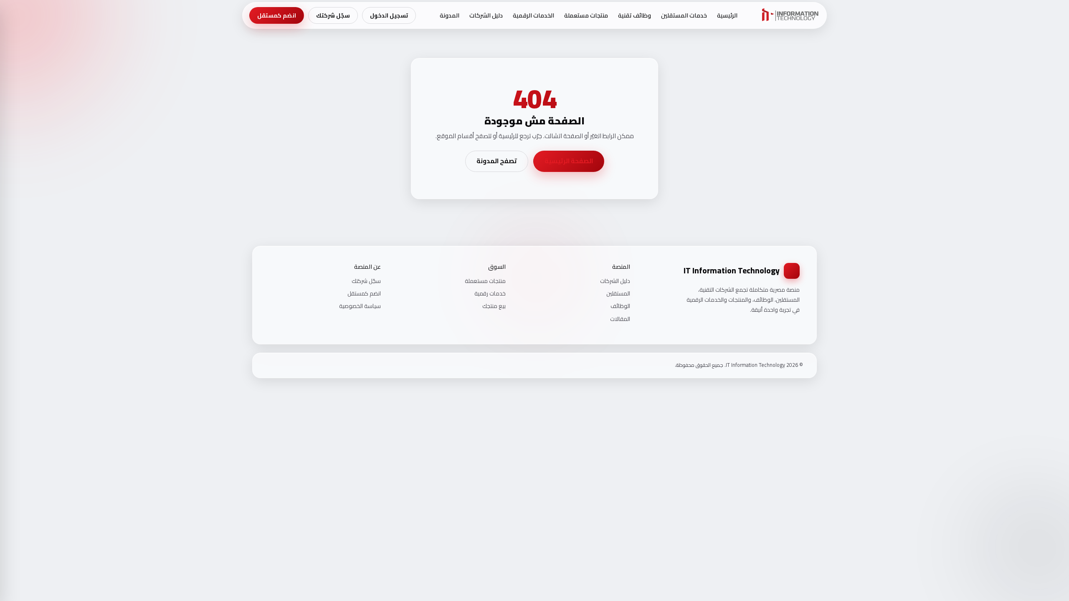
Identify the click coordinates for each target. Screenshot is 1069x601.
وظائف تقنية (634, 15)
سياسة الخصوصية (360, 305)
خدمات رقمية (490, 293)
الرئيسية (727, 15)
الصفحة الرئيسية (569, 161)
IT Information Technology (732, 270)
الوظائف (620, 305)
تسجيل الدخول (389, 15)
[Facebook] (291, 365)
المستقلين (618, 293)
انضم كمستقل (276, 15)
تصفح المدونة (496, 161)
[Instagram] (280, 365)
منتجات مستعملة (586, 15)
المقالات (620, 318)
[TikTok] (269, 365)
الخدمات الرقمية (533, 15)
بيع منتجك (494, 305)
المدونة (449, 15)
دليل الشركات (486, 15)
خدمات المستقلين (684, 15)
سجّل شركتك (333, 15)
